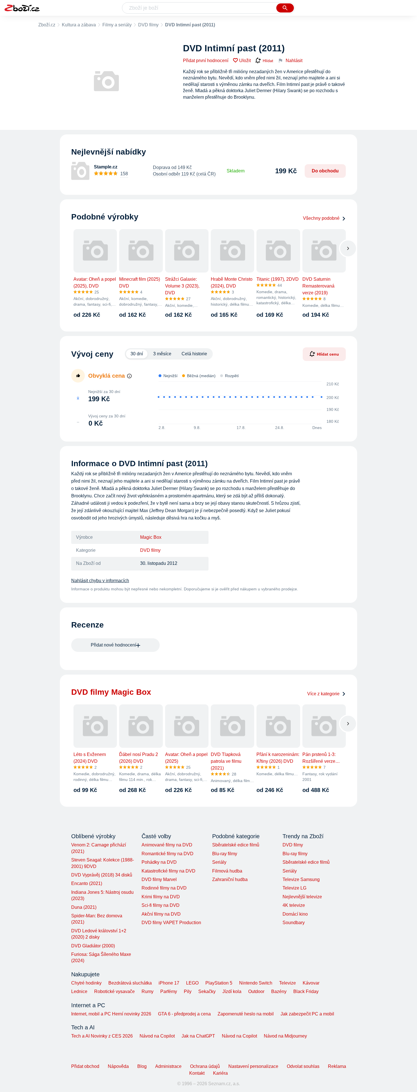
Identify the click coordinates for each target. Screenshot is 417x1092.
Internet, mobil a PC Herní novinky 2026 (111, 1013)
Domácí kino (295, 914)
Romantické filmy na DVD (167, 853)
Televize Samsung (301, 879)
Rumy (147, 991)
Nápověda (118, 1066)
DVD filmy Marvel (159, 879)
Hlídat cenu (328, 354)
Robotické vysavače (114, 991)
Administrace (168, 1066)
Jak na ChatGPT (198, 1036)
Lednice (79, 991)
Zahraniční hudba (230, 879)
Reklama (337, 1066)
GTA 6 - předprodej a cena (184, 1013)
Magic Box (150, 537)
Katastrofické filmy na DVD (168, 871)
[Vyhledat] (285, 7)
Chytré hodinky (86, 983)
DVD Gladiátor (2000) (93, 945)
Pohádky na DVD (159, 862)
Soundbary (294, 922)
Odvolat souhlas (303, 1066)
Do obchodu (325, 170)
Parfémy (168, 991)
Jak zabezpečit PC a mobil (307, 1013)
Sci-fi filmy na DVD (161, 905)
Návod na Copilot (157, 1036)
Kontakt (197, 1073)
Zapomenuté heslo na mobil (246, 1013)
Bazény (279, 991)
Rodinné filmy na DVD (164, 888)
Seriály (219, 862)
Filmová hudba (227, 871)
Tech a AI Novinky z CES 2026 (102, 1036)
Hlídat (268, 60)
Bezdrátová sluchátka (130, 983)
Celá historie (194, 353)
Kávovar (311, 983)
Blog (142, 1066)
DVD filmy (148, 24)
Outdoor (256, 991)
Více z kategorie (323, 693)
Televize (287, 983)
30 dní (136, 353)
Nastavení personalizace (253, 1066)
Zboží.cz (46, 24)
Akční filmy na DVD (161, 914)
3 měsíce (162, 353)
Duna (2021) (83, 907)
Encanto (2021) (86, 883)
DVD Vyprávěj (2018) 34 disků (101, 875)
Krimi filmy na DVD (161, 896)
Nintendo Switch (255, 983)
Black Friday (306, 991)
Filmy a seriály (117, 24)
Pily (187, 991)
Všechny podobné (321, 218)
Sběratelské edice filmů (235, 844)
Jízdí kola (231, 991)
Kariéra (220, 1073)
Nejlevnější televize (302, 896)
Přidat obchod (85, 1066)
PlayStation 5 (218, 983)
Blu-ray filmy (224, 853)
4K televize (294, 905)
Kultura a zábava (79, 24)
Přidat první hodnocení (205, 60)
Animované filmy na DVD (167, 844)
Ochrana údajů (205, 1066)
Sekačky (207, 991)
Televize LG (294, 888)
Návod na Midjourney (285, 1036)
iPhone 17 (169, 983)
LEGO (192, 983)
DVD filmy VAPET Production (171, 922)
